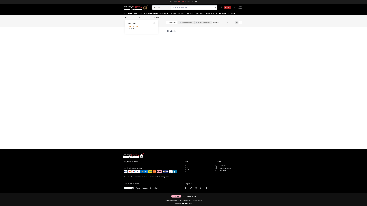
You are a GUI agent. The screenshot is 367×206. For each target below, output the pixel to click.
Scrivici (191, 13)
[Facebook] (186, 188)
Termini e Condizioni (142, 188)
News (174, 13)
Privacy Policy (129, 188)
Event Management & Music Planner (157, 13)
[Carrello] (234, 7)
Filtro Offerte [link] (132, 23)
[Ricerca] (215, 5)
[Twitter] (191, 188)
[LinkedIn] (201, 188)
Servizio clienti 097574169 (226, 13)
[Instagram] (196, 188)
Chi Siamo (188, 168)
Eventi (183, 13)
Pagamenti (188, 172)
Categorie (129, 13)
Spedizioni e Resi (190, 166)
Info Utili (139, 13)
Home (128, 17)
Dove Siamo (188, 170)
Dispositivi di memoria (147, 17)
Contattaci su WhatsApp (206, 13)
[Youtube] (207, 188)
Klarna (194, 196)
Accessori (135, 17)
